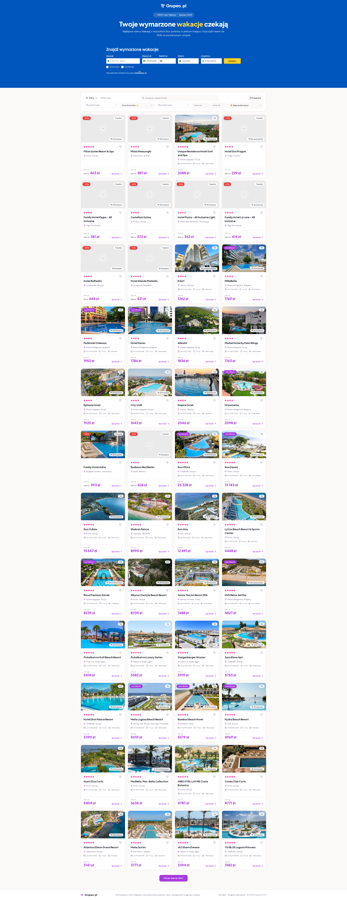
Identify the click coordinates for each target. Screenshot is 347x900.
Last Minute (129, 67)
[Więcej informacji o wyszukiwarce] (146, 73)
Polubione (256, 98)
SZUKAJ (232, 61)
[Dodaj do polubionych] (120, 147)
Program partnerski (236, 895)
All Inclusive (114, 67)
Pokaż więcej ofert (173, 878)
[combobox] (137, 105)
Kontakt (222, 895)
